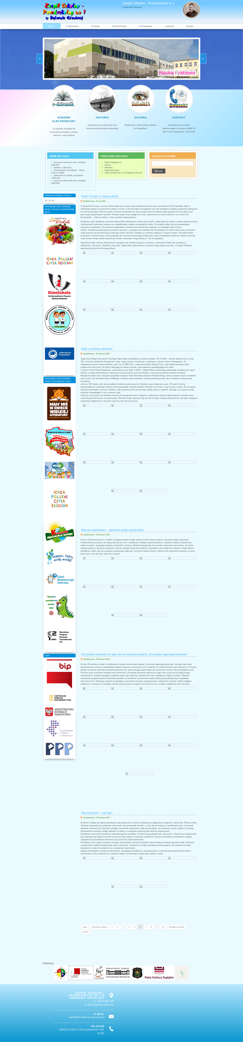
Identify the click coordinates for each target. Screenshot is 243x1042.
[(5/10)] (97, 599)
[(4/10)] (182, 571)
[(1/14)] (97, 418)
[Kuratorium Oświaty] (59, 728)
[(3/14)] (154, 418)
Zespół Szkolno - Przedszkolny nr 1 (148, 3)
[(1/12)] (97, 265)
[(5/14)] (97, 446)
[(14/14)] (154, 503)
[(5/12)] (97, 294)
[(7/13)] (154, 729)
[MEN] (59, 712)
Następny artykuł (176, 927)
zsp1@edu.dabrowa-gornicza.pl (86, 1017)
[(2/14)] (125, 418)
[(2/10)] (125, 571)
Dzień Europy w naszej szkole (99, 196)
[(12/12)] (182, 322)
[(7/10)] (154, 599)
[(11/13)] (154, 758)
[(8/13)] (182, 729)
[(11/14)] (154, 475)
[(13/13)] (140, 786)
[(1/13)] (97, 701)
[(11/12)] (154, 322)
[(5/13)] (97, 729)
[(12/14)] (182, 475)
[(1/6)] (97, 871)
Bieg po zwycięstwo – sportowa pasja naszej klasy (112, 529)
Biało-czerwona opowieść (97, 348)
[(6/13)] (125, 729)
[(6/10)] (125, 599)
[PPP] (59, 749)
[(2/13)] (125, 701)
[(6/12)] (125, 294)
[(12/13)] (182, 758)
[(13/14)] (125, 503)
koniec (86, 932)
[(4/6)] (182, 871)
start (85, 927)
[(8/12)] (182, 294)
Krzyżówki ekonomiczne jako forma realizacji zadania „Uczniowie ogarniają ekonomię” (134, 654)
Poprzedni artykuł (99, 927)
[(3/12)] (154, 265)
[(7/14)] (154, 446)
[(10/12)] (125, 322)
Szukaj (160, 171)
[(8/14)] (182, 446)
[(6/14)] (125, 446)
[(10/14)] (125, 475)
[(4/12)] (182, 265)
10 (163, 927)
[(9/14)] (97, 475)
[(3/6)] (154, 871)
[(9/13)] (97, 758)
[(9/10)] (125, 628)
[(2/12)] (125, 265)
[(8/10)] (182, 599)
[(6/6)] (154, 899)
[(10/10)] (154, 628)
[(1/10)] (97, 571)
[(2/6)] (125, 871)
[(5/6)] (125, 899)
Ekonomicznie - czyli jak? (96, 812)
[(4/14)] (182, 418)
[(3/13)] (154, 701)
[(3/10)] (154, 571)
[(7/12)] (154, 294)
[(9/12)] (97, 322)
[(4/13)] (182, 701)
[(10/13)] (125, 758)
